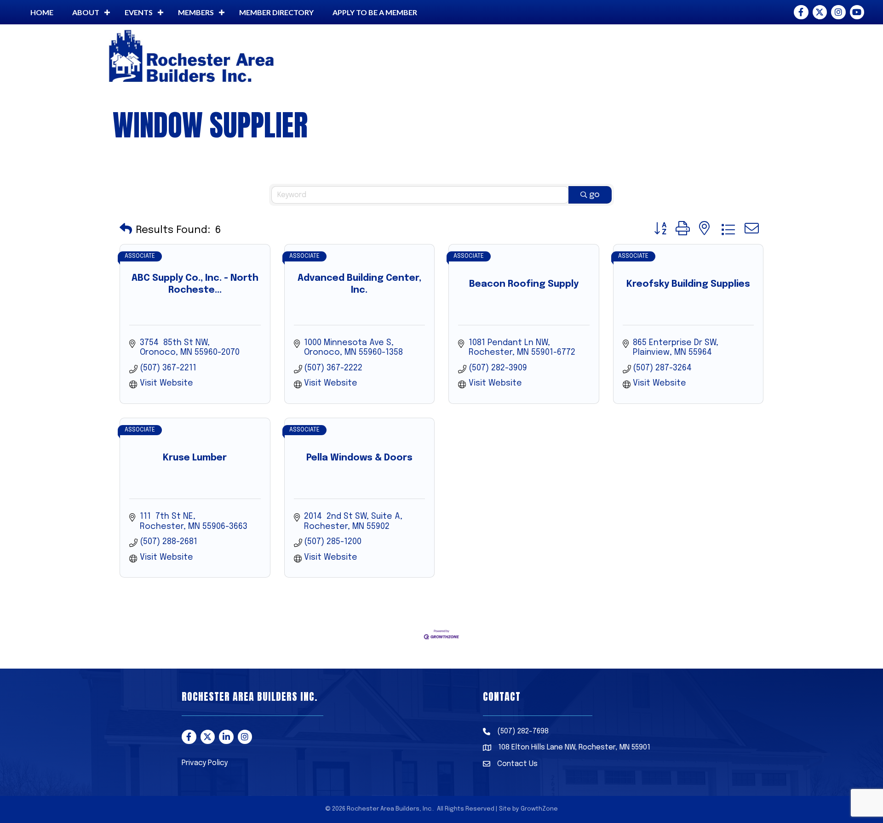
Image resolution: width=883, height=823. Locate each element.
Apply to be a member (375, 12)
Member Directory (276, 12)
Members (196, 12)
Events (139, 12)
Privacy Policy (205, 763)
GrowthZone (539, 809)
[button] (126, 230)
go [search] (594, 195)
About (85, 12)
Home (41, 12)
